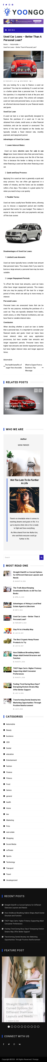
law (7, 814)
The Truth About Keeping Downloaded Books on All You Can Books (27, 591)
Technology (10, 862)
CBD (8, 742)
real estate (10, 832)
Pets (8, 826)
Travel (8, 874)
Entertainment (11, 760)
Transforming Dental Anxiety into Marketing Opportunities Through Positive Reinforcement (27, 703)
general (9, 796)
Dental (8, 748)
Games (9, 790)
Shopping (9, 838)
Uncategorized (11, 880)
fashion (9, 766)
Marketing (10, 820)
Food (8, 784)
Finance (9, 772)
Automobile (7, 360)
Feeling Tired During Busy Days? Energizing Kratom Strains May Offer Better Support (26, 687)
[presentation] (36, 390)
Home (8, 808)
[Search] (41, 557)
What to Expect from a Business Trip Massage (33, 368)
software (9, 850)
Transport (9, 868)
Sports (8, 856)
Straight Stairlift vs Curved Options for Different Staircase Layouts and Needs (28, 575)
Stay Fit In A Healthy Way (23, 629)
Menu (11, 30)
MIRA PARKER (24, 81)
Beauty (8, 730)
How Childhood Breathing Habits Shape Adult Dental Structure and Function (27, 655)
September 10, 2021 (13, 409)
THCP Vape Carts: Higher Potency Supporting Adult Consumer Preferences (27, 671)
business (9, 736)
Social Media (11, 844)
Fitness (9, 778)
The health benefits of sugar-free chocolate (13, 366)
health (8, 802)
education (10, 754)
